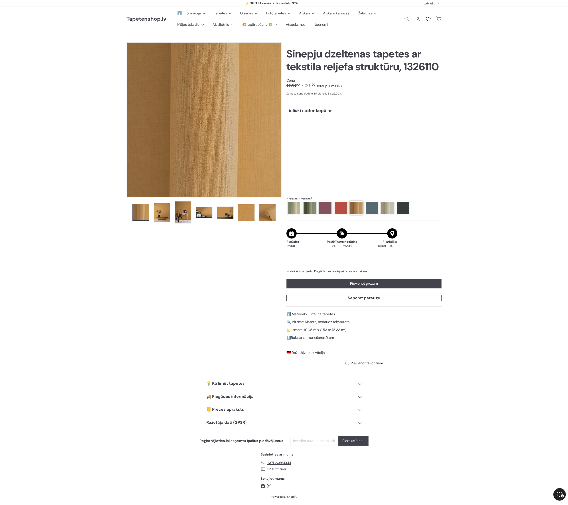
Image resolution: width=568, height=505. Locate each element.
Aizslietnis (221, 24)
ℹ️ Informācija (189, 13)
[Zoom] (204, 120)
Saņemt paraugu (364, 298)
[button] (294, 208)
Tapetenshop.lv (146, 19)
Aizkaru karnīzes (336, 13)
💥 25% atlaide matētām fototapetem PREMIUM (272, 3)
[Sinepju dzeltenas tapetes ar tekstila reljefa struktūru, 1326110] (364, 131)
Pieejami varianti (299, 198)
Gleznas (247, 13)
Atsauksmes (296, 24)
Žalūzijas (365, 13)
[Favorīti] (428, 19)
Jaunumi (321, 24)
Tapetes (221, 13)
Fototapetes (276, 13)
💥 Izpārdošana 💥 (258, 24)
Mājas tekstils (188, 24)
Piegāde (319, 271)
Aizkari (305, 13)
